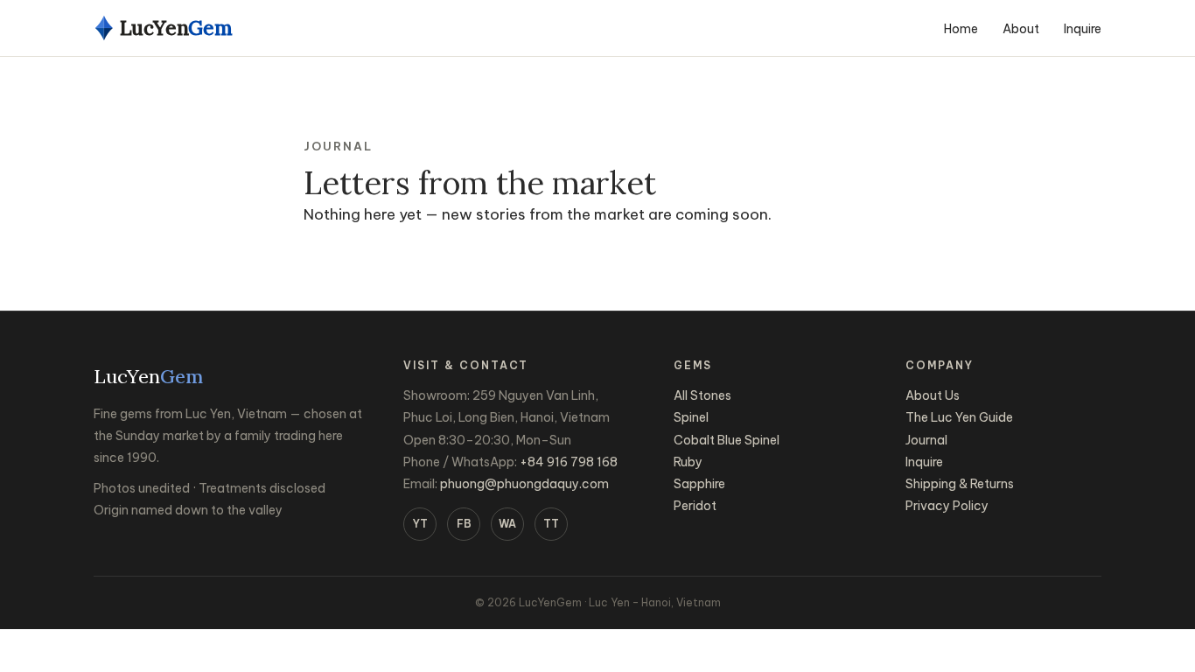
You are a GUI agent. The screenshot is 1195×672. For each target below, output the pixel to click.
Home (961, 29)
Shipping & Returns (959, 484)
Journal (926, 440)
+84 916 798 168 (569, 462)
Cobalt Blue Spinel (726, 440)
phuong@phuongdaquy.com (524, 484)
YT (420, 523)
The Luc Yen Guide (959, 417)
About (1021, 29)
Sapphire (699, 484)
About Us (932, 395)
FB (464, 523)
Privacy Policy (947, 506)
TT (551, 523)
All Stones (702, 395)
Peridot (695, 506)
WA (507, 523)
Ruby (688, 462)
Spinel (691, 417)
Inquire (1082, 29)
